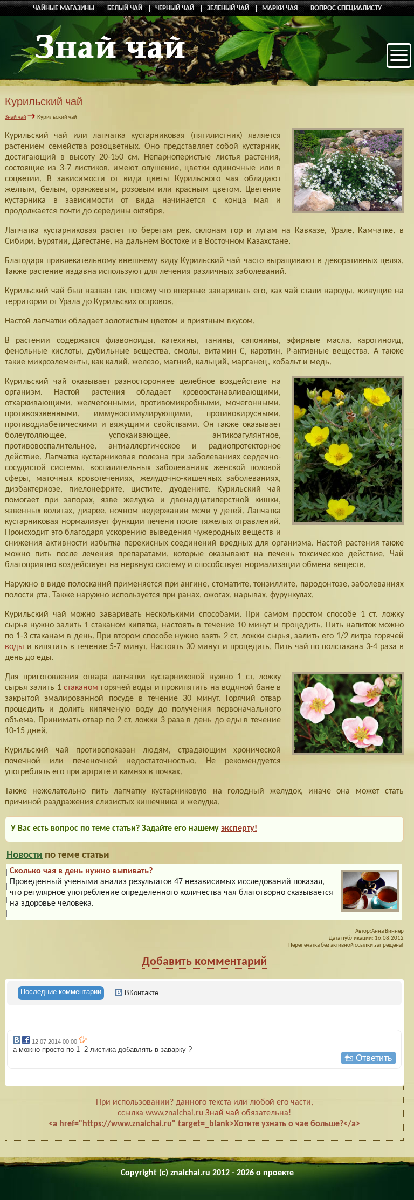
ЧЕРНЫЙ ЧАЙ (175, 8)
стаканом (81, 688)
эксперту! (239, 828)
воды (14, 647)
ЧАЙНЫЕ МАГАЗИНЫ (63, 8)
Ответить (374, 1058)
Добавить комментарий (204, 962)
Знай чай (15, 117)
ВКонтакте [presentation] (140, 993)
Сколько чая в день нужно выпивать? (81, 871)
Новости (24, 855)
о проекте (275, 1173)
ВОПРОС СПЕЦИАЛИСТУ (346, 8)
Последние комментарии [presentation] (60, 992)
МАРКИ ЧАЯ (280, 8)
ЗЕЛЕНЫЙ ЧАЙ (229, 8)
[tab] (61, 993)
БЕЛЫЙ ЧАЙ (125, 8)
